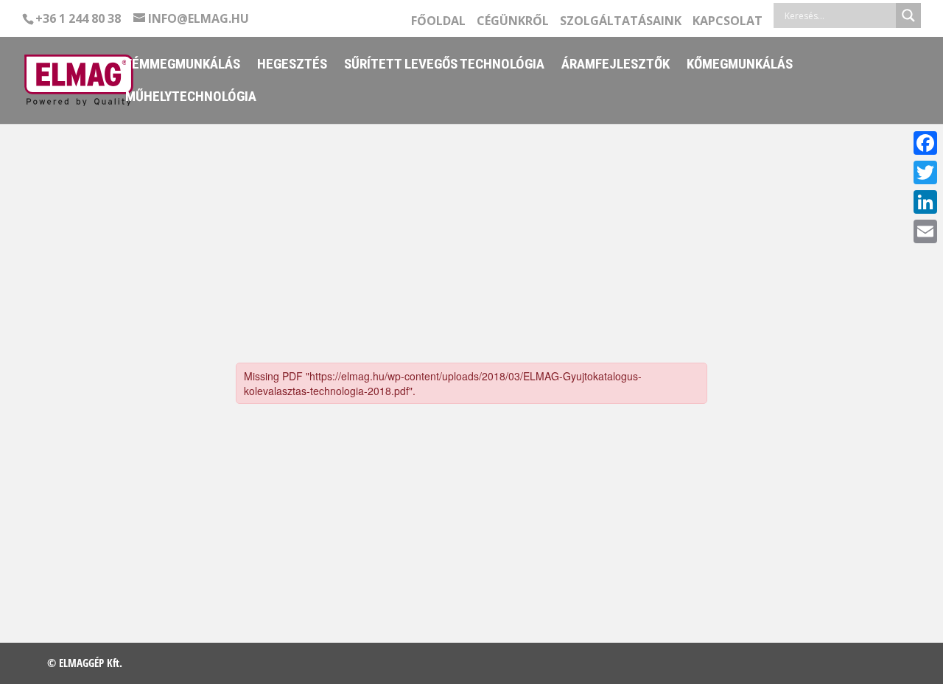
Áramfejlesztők (615, 65)
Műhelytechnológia (190, 98)
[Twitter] (925, 172)
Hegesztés (292, 65)
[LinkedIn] (925, 202)
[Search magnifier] (908, 15)
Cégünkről (513, 22)
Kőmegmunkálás (740, 65)
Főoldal (438, 22)
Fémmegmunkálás (182, 65)
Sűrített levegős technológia (444, 65)
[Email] (925, 231)
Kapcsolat (728, 22)
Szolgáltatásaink (620, 22)
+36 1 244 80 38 (78, 18)
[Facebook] (925, 143)
